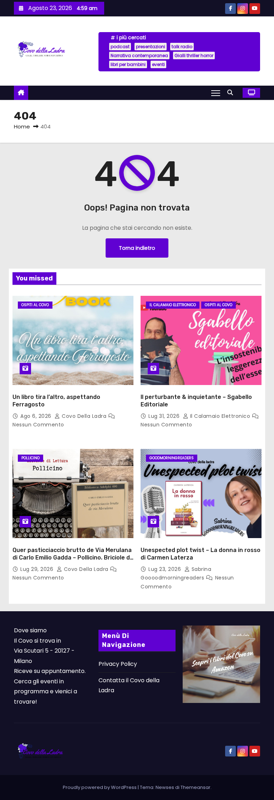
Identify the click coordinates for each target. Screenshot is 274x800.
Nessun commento (38, 424)
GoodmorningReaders (171, 458)
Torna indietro (137, 248)
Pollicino (30, 458)
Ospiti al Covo (35, 305)
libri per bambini (128, 64)
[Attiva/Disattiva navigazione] (216, 92)
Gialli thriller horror (193, 55)
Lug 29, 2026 (37, 569)
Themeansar (195, 787)
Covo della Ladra (84, 416)
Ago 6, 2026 (36, 416)
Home (22, 126)
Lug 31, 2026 (164, 416)
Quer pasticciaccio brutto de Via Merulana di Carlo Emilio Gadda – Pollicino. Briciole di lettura (72, 558)
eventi (158, 64)
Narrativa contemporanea (139, 55)
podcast (120, 47)
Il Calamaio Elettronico (172, 305)
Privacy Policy (117, 664)
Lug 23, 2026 (165, 569)
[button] (232, 92)
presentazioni (150, 47)
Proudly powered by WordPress (100, 787)
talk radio (182, 47)
